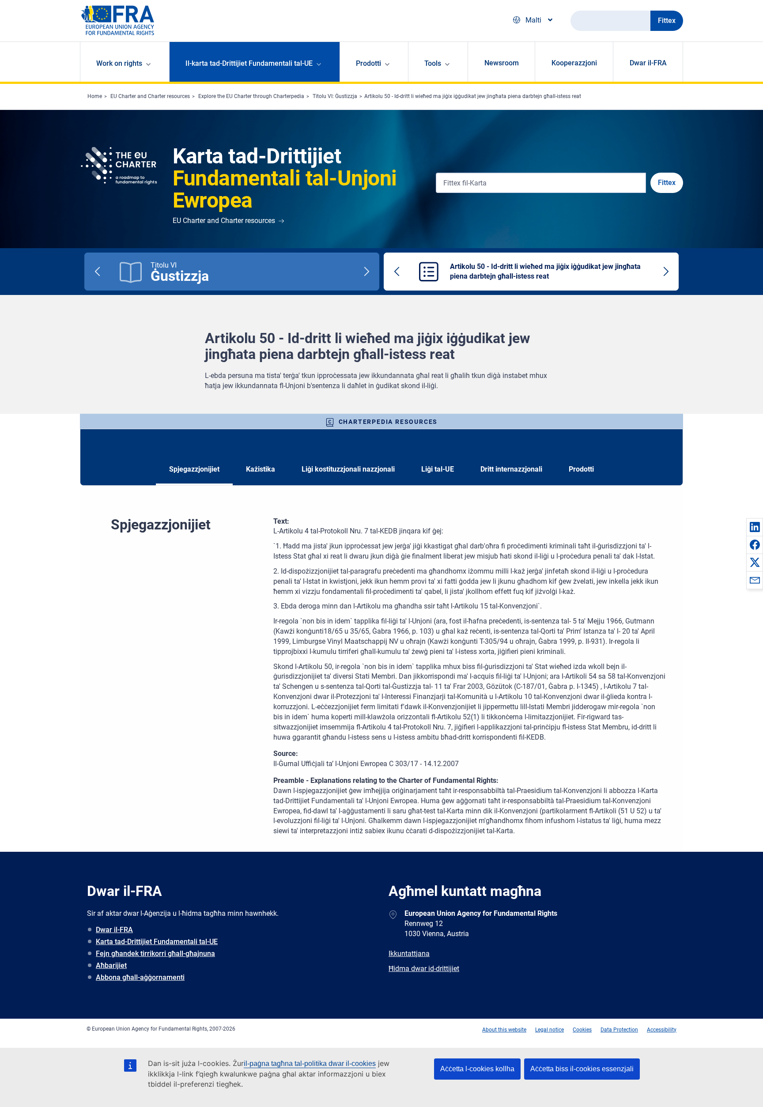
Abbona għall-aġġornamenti (140, 977)
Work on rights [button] (119, 63)
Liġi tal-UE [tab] (437, 469)
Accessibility (661, 1030)
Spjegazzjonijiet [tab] (194, 469)
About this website (504, 1030)
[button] (755, 527)
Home (94, 96)
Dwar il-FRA (648, 63)
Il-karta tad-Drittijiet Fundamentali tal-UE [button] (249, 63)
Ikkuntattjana (409, 953)
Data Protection (619, 1030)
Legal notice (549, 1030)
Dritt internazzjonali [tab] (511, 469)
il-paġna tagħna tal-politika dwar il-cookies (310, 1063)
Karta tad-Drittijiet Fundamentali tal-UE (157, 941)
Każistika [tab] (260, 469)
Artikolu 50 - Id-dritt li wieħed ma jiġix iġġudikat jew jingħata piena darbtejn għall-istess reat (472, 96)
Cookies (582, 1030)
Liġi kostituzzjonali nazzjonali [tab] (348, 469)
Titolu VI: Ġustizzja (335, 96)
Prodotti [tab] (581, 469)
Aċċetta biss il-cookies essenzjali (582, 1069)
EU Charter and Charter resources (150, 96)
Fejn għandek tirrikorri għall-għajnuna (155, 953)
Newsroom (501, 63)
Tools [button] (432, 63)
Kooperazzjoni (574, 63)
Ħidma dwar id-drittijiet (424, 968)
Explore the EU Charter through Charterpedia (251, 96)
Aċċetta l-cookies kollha (477, 1069)
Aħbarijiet (111, 965)
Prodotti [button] (368, 63)
